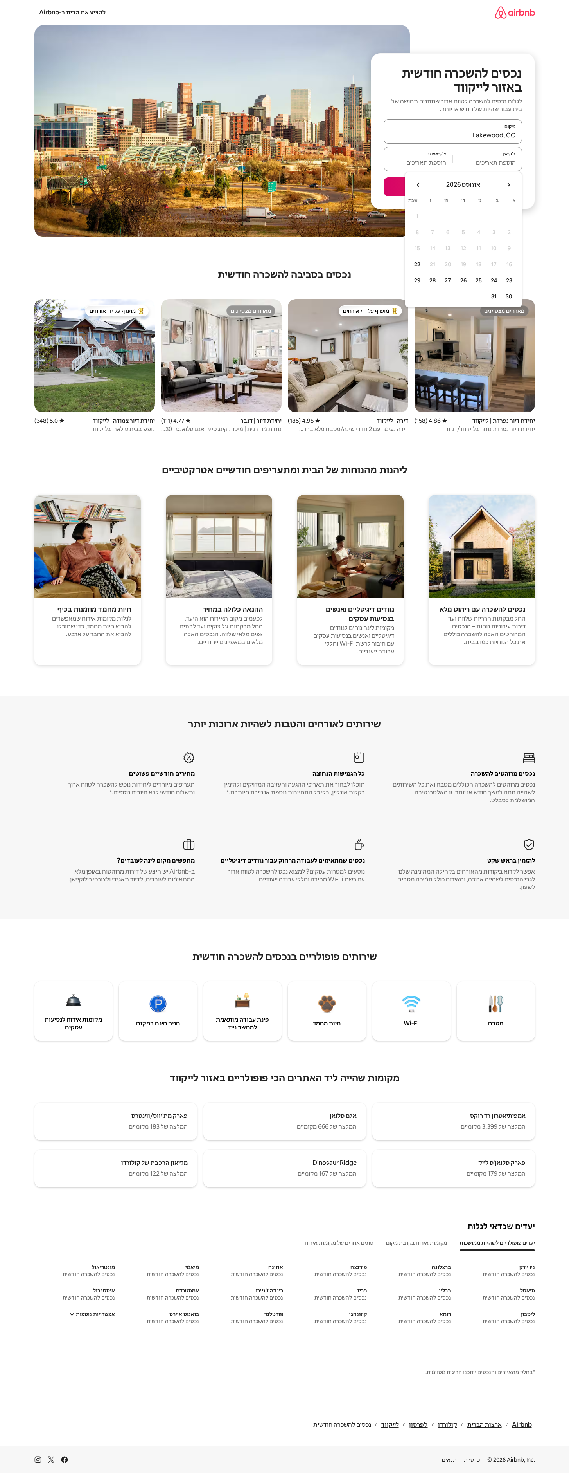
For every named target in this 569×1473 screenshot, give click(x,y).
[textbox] (487, 162)
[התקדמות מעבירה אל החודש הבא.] (418, 184)
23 (509, 280)
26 (463, 280)
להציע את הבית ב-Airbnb (72, 12)
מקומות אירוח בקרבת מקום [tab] (416, 1242)
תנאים (449, 1459)
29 (417, 280)
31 (494, 296)
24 (494, 280)
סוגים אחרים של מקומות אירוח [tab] (339, 1242)
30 (509, 296)
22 (417, 264)
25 (479, 280)
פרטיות (472, 1459)
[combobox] (453, 135)
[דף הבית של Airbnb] (515, 12)
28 (432, 280)
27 (448, 280)
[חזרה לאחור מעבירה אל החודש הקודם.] (508, 184)
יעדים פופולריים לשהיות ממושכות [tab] (497, 1242)
